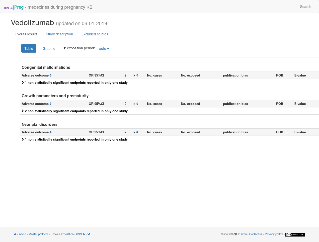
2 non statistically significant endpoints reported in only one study (76, 110)
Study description (59, 33)
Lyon (244, 234)
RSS (79, 234)
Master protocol (38, 234)
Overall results (26, 33)
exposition (67, 234)
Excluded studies (94, 33)
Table (28, 48)
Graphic (49, 48)
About (22, 234)
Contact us (255, 234)
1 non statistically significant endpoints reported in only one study (76, 82)
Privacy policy (274, 234)
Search (305, 6)
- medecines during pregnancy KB (48, 6)
